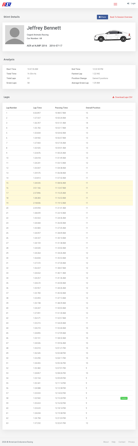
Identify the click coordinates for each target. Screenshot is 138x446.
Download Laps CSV (123, 97)
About (106, 442)
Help (113, 442)
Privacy (131, 442)
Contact (122, 442)
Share (103, 17)
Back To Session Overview (121, 17)
